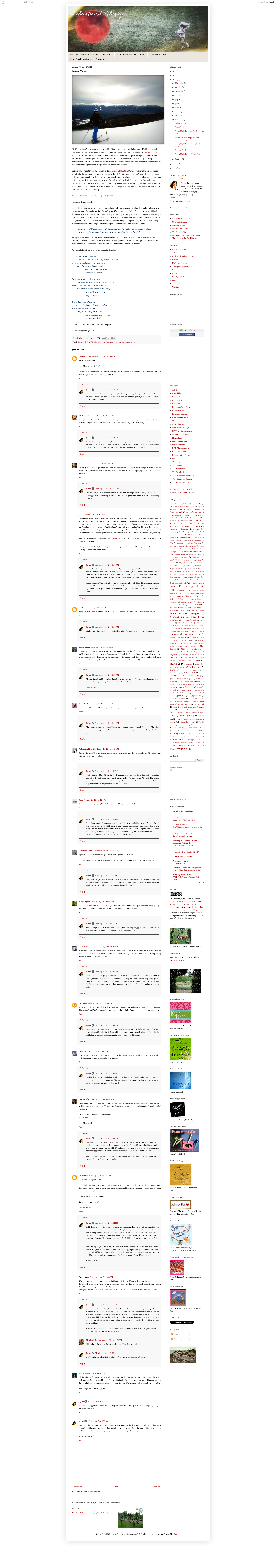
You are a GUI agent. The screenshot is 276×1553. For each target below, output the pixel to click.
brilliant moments (184, 537)
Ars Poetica (191, 518)
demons (172, 563)
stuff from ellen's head (182, 834)
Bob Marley (183, 532)
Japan (188, 620)
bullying (190, 540)
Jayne (88, 390)
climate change (198, 551)
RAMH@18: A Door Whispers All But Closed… (187, 878)
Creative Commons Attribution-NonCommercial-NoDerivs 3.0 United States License (185, 904)
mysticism (188, 664)
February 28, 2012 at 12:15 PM (107, 749)
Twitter (190, 743)
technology (174, 725)
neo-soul (182, 667)
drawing (198, 566)
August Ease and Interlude (182, 218)
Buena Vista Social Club (178, 540)
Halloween (179, 596)
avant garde (188, 520)
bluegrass (196, 529)
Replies (85, 384)
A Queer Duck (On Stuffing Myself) (186, 852)
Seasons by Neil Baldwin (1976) (184, 820)
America (188, 512)
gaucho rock (192, 590)
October (178, 87)
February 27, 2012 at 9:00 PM (102, 647)
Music (174, 273)
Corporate (175, 557)
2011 (175, 164)
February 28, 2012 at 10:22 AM (107, 488)
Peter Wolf (198, 684)
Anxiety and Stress (179, 249)
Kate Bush (174, 626)
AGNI (174, 390)
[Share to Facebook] (111, 338)
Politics (192, 687)
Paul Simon (184, 681)
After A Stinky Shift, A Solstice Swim (186, 870)
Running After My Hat (181, 455)
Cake (171, 543)
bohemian (173, 535)
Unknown (83, 1003)
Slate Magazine (178, 462)
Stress (172, 721)
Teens (183, 725)
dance (199, 557)
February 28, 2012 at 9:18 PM (106, 923)
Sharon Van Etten (191, 713)
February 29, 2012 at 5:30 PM (106, 1025)
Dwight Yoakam (175, 569)
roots (175, 707)
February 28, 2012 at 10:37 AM (107, 675)
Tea (200, 722)
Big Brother (185, 526)
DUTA (81, 1051)
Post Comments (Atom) (92, 1491)
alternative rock (176, 512)
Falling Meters (180, 123)
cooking (201, 554)
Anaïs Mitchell (199, 512)
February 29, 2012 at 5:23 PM (106, 971)
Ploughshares (177, 438)
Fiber (171, 580)
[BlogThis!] (106, 338)
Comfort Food (180, 150)
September (179, 91)
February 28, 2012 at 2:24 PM (95, 800)
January (178, 159)
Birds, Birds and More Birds (183, 256)
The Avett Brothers (191, 728)
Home (142, 54)
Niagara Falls (190, 673)
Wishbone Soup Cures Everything (187, 867)
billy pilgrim (84, 901)
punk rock (181, 695)
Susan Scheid (84, 647)
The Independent (179, 465)
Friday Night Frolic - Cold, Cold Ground (187, 145)
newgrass (179, 673)
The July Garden (179, 863)
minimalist (184, 655)
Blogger (177, 1534)
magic (189, 640)
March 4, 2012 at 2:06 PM (105, 1353)
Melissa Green (85, 464)
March (178, 116)
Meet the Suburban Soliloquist (84, 54)
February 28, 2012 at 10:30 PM (100, 1003)
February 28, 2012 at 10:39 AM (107, 723)
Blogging (184, 529)
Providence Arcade (175, 693)
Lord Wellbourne (86, 947)
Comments (177, 1339)
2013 (175, 75)
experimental (188, 577)
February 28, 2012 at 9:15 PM (106, 875)
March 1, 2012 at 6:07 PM (95, 1373)
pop (200, 687)
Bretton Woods (150, 152)
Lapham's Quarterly (180, 417)
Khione (193, 625)
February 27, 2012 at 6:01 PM (96, 608)
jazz (194, 619)
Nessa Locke (84, 704)
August (178, 95)
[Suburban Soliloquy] (178, 796)
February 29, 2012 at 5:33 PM (106, 1073)
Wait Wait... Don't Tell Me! (183, 492)
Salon (174, 458)
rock (188, 704)
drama (188, 565)
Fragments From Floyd (181, 407)
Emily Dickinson (195, 574)
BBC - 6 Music (178, 397)
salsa (190, 707)
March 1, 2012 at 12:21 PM (112, 1340)
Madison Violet (177, 640)
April (177, 111)
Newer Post (77, 1486)
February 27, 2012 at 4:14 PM (94, 514)
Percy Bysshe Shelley (185, 684)
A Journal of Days (180, 861)
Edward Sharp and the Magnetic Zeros (182, 571)
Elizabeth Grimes (93, 1340)
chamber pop (196, 549)
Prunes (186, 693)
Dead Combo (188, 560)
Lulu (184, 637)
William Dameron (87, 416)
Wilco (200, 745)
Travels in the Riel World (182, 489)
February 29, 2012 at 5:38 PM (106, 1138)
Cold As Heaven (85, 1207)
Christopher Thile (175, 552)
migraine (173, 654)
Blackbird (176, 403)
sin (174, 813)
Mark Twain (182, 646)
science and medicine (187, 710)
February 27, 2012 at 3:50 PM (106, 416)
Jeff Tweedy (180, 623)
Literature (176, 270)
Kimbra (201, 626)
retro (194, 701)
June (177, 103)
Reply (81, 378)
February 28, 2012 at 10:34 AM (107, 565)
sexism (180, 712)
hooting (191, 599)
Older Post (156, 1486)
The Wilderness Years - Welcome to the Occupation (187, 828)
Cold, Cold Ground (179, 222)
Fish (185, 580)
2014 (175, 71)
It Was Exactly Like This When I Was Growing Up (187, 612)
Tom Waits (175, 743)
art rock (172, 521)
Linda (81, 608)
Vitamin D (183, 745)
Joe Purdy (189, 623)
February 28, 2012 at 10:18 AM (107, 438)
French (172, 586)
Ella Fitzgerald (179, 574)
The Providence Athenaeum (183, 475)
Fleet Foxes (176, 583)
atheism (179, 521)
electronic (200, 571)
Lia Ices (200, 631)
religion (186, 701)
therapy (133, 342)
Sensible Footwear (86, 850)
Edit (199, 568)
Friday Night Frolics (126, 54)
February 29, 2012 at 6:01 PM (106, 1305)
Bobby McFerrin (196, 532)
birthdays (173, 529)
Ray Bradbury (180, 699)
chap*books (178, 817)
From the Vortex (178, 410)
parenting (173, 681)
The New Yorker (178, 468)
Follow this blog (187, 334)
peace (192, 681)
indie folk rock (185, 607)
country (185, 557)
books (180, 534)
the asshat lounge (180, 824)
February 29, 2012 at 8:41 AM (102, 1099)
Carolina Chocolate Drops (187, 546)
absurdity (187, 504)
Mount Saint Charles (178, 657)
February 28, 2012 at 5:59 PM (106, 850)
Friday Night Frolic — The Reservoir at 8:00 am (189, 132)
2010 (175, 168)
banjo (190, 523)
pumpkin (193, 693)
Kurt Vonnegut (176, 628)
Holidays (181, 599)
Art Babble (176, 393)
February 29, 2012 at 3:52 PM (101, 1277)
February (179, 120)
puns (190, 696)
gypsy (194, 593)
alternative (173, 509)
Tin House (176, 486)
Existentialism (175, 577)
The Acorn (177, 728)
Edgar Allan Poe (189, 569)
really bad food (194, 699)
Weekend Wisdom (158, 54)
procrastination (185, 690)
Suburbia (184, 722)
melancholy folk (176, 652)
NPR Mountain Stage (180, 427)
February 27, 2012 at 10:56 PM (102, 704)
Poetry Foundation (179, 441)
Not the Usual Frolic (180, 228)
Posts (175, 1334)
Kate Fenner (184, 626)
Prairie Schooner (178, 444)
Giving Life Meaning (180, 266)
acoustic (198, 503)
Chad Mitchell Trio (182, 549)
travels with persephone (183, 811)
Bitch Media (177, 400)
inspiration (174, 610)
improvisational (189, 605)
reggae (178, 701)
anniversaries (176, 515)
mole (175, 850)
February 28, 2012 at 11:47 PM (96, 1051)
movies (194, 657)
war (192, 745)
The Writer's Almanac (181, 482)
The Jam (182, 731)
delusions (197, 560)
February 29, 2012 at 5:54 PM (106, 1223)
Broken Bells (198, 538)
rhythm (180, 704)
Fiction (175, 259)
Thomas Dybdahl (198, 740)
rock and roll (199, 704)
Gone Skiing (179, 127)
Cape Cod (197, 543)
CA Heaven (83, 1175)
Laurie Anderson (177, 631)
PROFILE (176, 960)
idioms (199, 602)
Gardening (180, 590)
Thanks (201, 725)
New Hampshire (108, 342)
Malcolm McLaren (192, 643)
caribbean (173, 546)
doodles (180, 566)
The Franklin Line (179, 232)
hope (199, 599)
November (179, 83)
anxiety (187, 515)
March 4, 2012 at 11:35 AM (98, 1421)
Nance (81, 1373)
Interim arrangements (182, 856)
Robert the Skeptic (87, 749)
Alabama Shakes (185, 506)
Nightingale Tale (178, 225)
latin (202, 628)
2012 (175, 79)
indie (199, 604)
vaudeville (199, 743)
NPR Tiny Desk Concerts (182, 431)
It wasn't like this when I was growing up (187, 618)
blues (172, 532)
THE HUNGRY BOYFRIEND (183, 845)
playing (172, 687)
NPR (192, 676)
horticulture (173, 602)
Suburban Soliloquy (97, 14)
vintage (172, 745)
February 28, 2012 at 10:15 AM (107, 390)
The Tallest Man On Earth (193, 737)
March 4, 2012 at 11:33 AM (98, 1401)
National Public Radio (180, 434)
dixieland (194, 563)
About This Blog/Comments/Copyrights (88, 59)
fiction (177, 580)
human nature (187, 602)
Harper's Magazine (179, 414)
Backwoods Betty (84, 342)
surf (193, 722)
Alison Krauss (197, 506)
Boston (189, 534)
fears (198, 577)
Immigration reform (176, 605)
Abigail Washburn (176, 504)
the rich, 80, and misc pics (182, 836)
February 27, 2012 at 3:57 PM (103, 464)
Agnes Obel (173, 506)
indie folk (173, 607)
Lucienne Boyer (175, 638)
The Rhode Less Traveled (182, 479)
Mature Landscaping (180, 421)
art (200, 518)
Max (183, 648)
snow (127, 342)
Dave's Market (175, 560)
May (177, 107)
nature (197, 664)
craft (193, 557)
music (173, 664)
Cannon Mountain (120, 170)
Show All (201, 883)
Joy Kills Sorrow (199, 623)
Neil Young (173, 667)
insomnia (197, 607)
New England (96, 342)
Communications (178, 554)
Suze (81, 800)
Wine (172, 749)
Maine (181, 643)
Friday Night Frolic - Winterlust (187, 154)
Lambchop (195, 628)
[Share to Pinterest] (114, 338)
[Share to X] (109, 338)
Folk (184, 582)
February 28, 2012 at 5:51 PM (106, 771)
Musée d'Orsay (178, 424)
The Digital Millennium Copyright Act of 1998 (90, 1513)
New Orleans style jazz (191, 670)
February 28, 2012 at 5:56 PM (106, 819)
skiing (122, 342)
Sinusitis (201, 713)
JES (80, 514)
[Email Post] (98, 338)
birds (198, 526)
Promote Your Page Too (178, 800)
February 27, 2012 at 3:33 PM (103, 356)
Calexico (180, 543)
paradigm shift (195, 678)
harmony (189, 596)
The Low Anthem (193, 731)
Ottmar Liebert (181, 679)
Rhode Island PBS (179, 451)
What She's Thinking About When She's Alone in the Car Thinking (186, 236)
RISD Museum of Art (180, 448)
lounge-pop (189, 634)
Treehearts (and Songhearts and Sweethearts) (187, 138)
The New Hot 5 (175, 737)
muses (197, 660)
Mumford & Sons (185, 660)
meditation (196, 649)
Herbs (172, 599)
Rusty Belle (183, 707)
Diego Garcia (183, 563)
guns (187, 593)
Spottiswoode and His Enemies (193, 719)
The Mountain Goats (195, 734)
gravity (179, 593)
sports (178, 719)
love (199, 634)
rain (171, 699)
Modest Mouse (197, 655)
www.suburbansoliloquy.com (191, 910)
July (177, 99)
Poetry (117, 342)
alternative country (192, 509)
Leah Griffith (84, 1099)
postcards (173, 690)
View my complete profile (180, 201)
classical (187, 551)
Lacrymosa (186, 628)
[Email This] (103, 338)
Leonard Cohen (190, 631)
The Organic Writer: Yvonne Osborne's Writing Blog (185, 841)
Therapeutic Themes (180, 283)
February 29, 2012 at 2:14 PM (100, 1175)
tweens (183, 743)
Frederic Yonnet (197, 583)
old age (198, 676)
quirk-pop (198, 696)
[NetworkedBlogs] (187, 330)
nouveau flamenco (183, 676)
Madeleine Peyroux (198, 638)
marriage (193, 646)
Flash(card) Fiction (179, 263)
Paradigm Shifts (178, 277)
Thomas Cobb (186, 740)
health (199, 596)
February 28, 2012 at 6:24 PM (102, 901)
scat (195, 707)
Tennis (193, 725)
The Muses (107, 54)
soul (190, 715)
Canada (188, 543)
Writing (175, 287)
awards (198, 520)
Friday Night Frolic (191, 586)
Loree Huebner (85, 356)
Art (173, 252)
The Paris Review (179, 472)
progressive (198, 690)
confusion (192, 554)
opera (171, 679)
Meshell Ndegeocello (194, 652)
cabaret (198, 540)
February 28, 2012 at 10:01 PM (106, 947)
